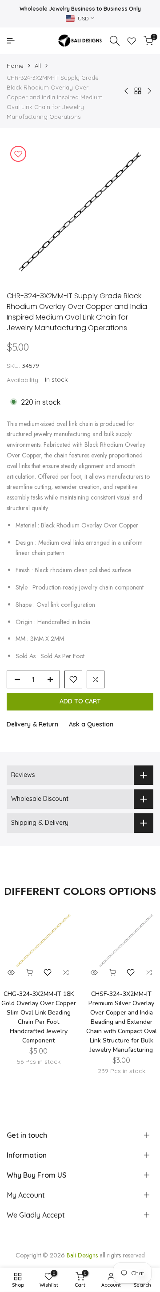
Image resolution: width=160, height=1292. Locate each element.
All (38, 65)
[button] (73, 679)
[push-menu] (11, 41)
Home (15, 65)
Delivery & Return (32, 724)
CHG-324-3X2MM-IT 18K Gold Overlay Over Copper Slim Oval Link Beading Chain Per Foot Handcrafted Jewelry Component (38, 1017)
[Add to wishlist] (18, 154)
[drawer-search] (115, 41)
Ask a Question (91, 724)
